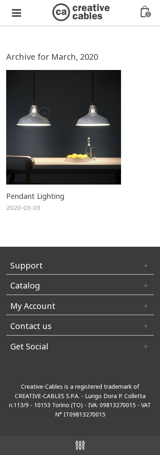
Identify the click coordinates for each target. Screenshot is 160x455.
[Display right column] (80, 445)
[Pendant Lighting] (63, 126)
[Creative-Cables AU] (81, 11)
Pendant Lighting (35, 196)
